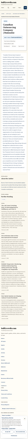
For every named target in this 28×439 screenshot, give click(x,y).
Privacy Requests (5, 405)
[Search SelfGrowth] (8, 7)
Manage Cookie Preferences (8, 408)
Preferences (14, 435)
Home (2, 13)
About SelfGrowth (5, 363)
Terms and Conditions (6, 394)
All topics (3, 341)
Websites (3, 367)
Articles (8, 13)
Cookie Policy (4, 398)
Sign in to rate (21, 46)
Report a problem (6, 415)
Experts (3, 345)
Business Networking (19, 13)
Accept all (7, 432)
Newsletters (4, 371)
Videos (2, 356)
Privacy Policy (4, 390)
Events (2, 374)
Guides (2, 349)
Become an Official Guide (7, 378)
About (2, 7)
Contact (3, 382)
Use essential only (20, 432)
